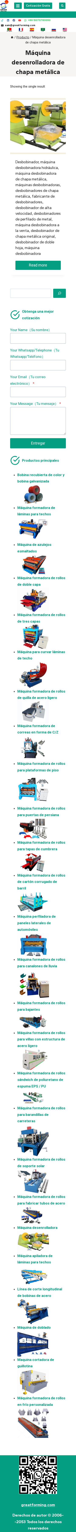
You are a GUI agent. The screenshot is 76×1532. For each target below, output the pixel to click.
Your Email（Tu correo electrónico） (28, 380)
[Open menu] (18, 6)
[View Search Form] (62, 6)
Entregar (38, 443)
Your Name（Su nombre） (31, 330)
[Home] (12, 37)
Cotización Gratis (38, 5)
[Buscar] (59, 293)
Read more (38, 265)
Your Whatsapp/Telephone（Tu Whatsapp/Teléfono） (34, 353)
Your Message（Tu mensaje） (35, 403)
